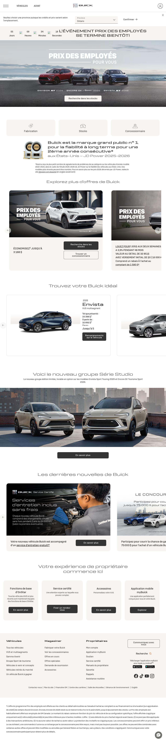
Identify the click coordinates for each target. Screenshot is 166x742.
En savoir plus (83, 455)
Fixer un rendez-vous (62, 609)
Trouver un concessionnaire (81, 254)
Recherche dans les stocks (83, 98)
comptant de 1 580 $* (127, 264)
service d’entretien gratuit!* (33, 545)
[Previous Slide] (8, 230)
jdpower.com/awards (47, 172)
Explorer (142, 610)
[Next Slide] (158, 230)
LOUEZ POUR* (123, 246)
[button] (30, 248)
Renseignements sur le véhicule (94, 336)
